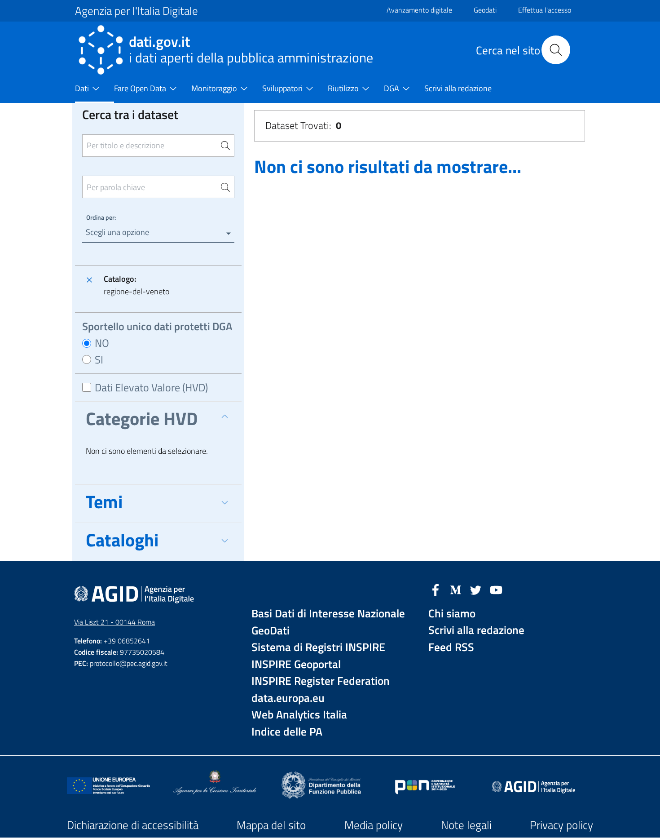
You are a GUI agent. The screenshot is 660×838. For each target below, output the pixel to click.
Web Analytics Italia (299, 714)
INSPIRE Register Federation (320, 681)
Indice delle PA (286, 731)
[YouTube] (496, 589)
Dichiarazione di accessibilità (132, 825)
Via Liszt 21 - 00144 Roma (114, 621)
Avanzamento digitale (419, 9)
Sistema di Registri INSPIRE (318, 647)
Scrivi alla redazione (476, 630)
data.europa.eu (288, 698)
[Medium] (456, 589)
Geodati (485, 9)
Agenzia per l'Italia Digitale (136, 10)
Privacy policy (561, 825)
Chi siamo (451, 613)
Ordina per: (101, 217)
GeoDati (270, 630)
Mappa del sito (271, 825)
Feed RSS (451, 647)
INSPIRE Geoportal (296, 664)
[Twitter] (476, 589)
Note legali (466, 825)
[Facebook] (435, 589)
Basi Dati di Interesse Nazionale (328, 613)
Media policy (373, 825)
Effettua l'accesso (544, 9)
